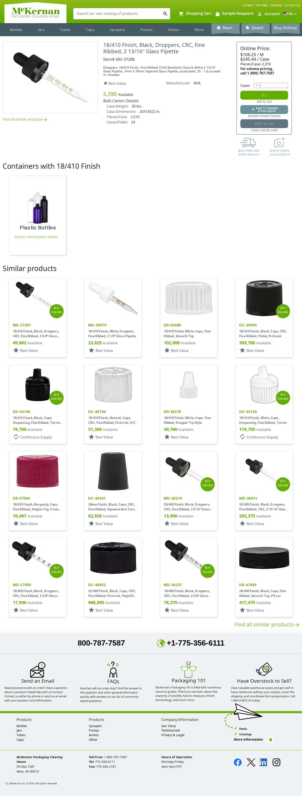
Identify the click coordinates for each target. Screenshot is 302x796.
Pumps (146, 29)
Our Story (168, 726)
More (199, 29)
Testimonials (170, 730)
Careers (248, 5)
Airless (173, 29)
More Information (249, 739)
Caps (90, 29)
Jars (41, 29)
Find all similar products (25, 119)
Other (93, 739)
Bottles (16, 29)
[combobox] (118, 13)
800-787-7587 (101, 643)
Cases (245, 85)
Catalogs (276, 5)
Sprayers (117, 29)
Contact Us (292, 5)
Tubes (65, 29)
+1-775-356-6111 (195, 643)
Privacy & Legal (172, 735)
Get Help (262, 5)
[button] (291, 13)
